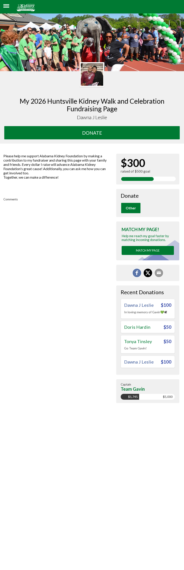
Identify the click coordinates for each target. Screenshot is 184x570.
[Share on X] (148, 273)
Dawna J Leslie (139, 305)
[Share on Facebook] (137, 273)
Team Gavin (133, 389)
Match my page (148, 250)
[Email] (159, 273)
